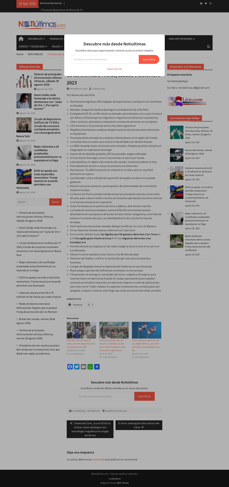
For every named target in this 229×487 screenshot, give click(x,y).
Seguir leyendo (114, 68)
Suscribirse (149, 59)
